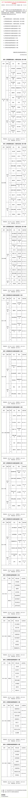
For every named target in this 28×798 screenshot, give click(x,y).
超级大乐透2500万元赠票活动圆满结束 (12, 791)
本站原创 (24, 5)
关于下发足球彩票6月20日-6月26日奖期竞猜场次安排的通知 (16, 790)
